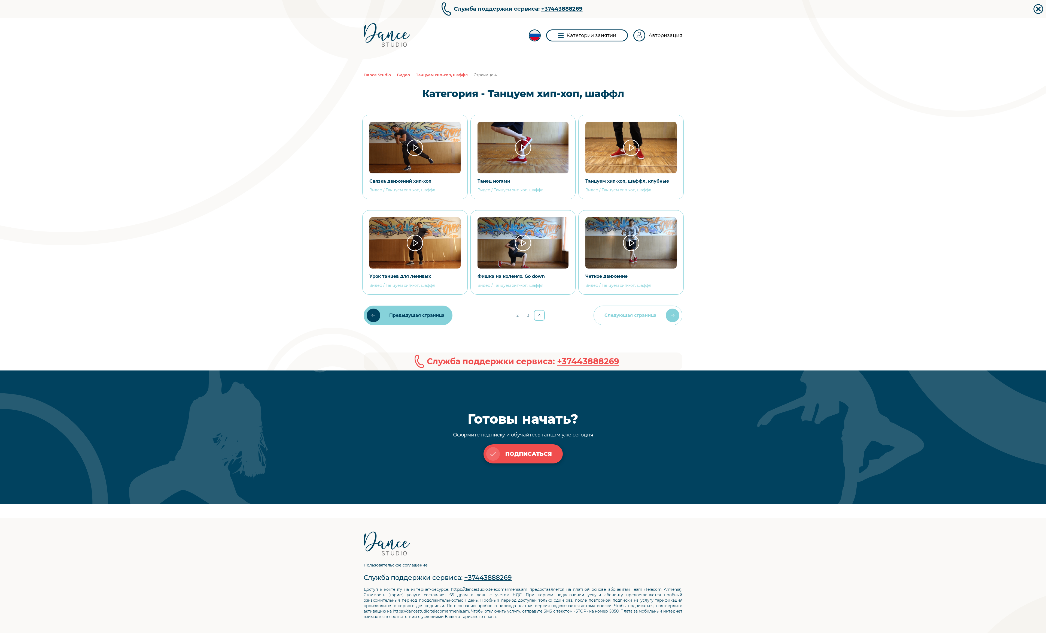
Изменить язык (535, 35)
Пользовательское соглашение (396, 565)
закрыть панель (1038, 9)
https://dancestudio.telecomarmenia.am (489, 589)
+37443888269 (562, 8)
